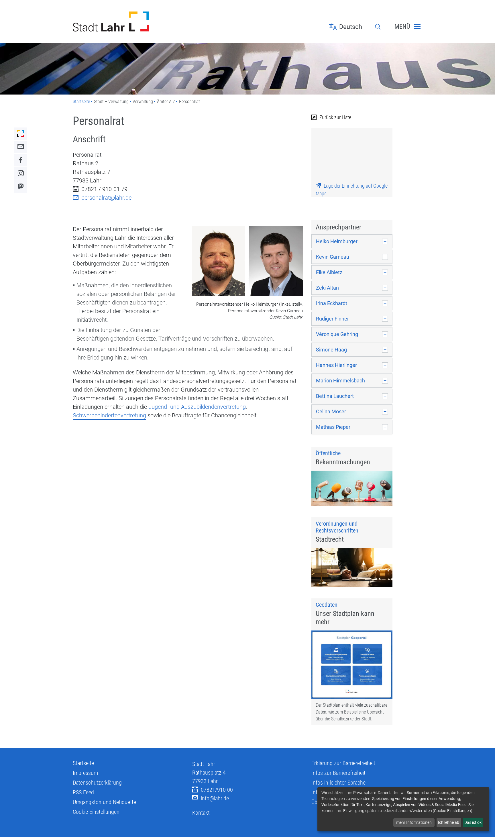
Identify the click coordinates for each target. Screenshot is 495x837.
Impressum (85, 772)
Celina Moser (331, 411)
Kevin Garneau (332, 257)
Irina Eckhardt (331, 303)
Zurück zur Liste (335, 117)
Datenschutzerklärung (97, 782)
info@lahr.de (215, 798)
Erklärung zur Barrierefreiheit (343, 763)
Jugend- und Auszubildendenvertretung (197, 406)
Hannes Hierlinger (336, 365)
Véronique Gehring (337, 334)
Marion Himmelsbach (340, 381)
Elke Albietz (329, 272)
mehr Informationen (414, 822)
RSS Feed (83, 792)
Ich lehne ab (448, 822)
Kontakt (201, 812)
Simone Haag (331, 350)
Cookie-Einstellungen (96, 811)
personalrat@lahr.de (106, 197)
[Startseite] (128, 21)
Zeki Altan (327, 288)
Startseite (81, 101)
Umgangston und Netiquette (104, 802)
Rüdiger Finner (332, 319)
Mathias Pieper (333, 427)
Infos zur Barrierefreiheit (338, 772)
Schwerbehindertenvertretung (109, 415)
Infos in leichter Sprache (338, 782)
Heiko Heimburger (337, 241)
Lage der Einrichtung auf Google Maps (352, 190)
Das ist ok (473, 822)
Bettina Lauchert (335, 396)
